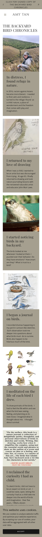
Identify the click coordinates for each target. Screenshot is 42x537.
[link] (21, 14)
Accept (20, 531)
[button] (5, 14)
